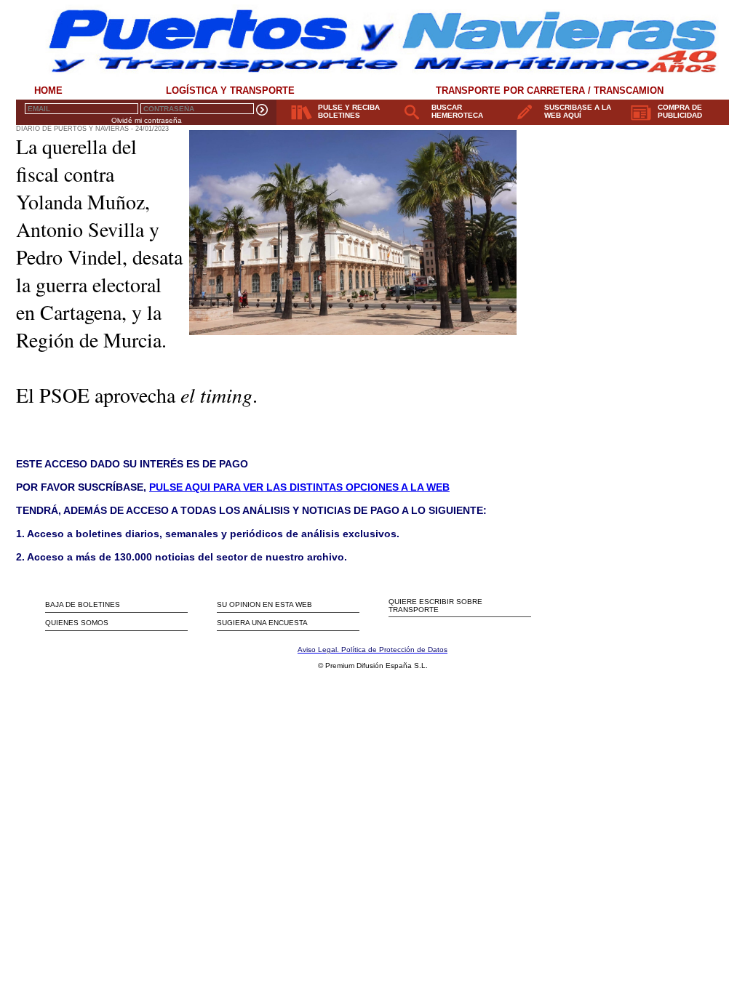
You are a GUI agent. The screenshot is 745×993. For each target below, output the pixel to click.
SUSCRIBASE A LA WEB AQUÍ (577, 111)
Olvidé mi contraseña (146, 120)
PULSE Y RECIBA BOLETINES (349, 111)
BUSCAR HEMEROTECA (457, 111)
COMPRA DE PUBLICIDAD (680, 111)
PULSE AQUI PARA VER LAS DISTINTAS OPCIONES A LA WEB (299, 487)
